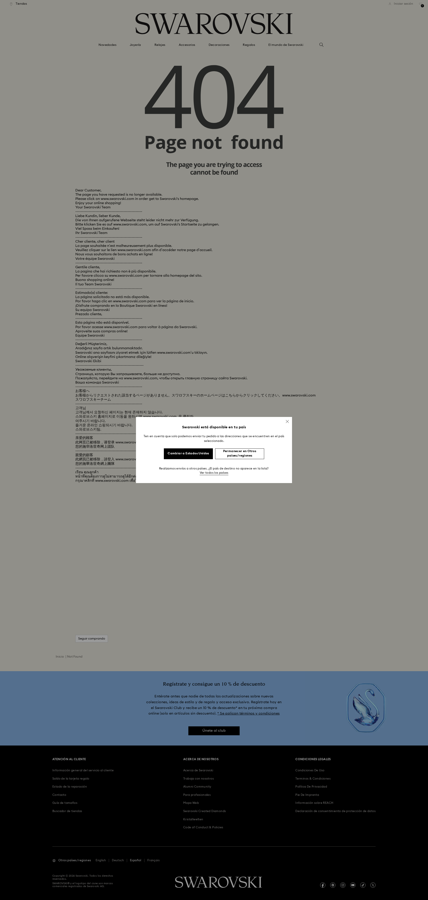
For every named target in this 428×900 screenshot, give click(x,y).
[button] (287, 421)
